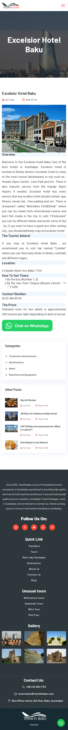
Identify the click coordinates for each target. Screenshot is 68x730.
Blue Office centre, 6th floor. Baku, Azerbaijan (37, 700)
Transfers (34, 545)
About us (34, 568)
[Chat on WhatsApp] (27, 325)
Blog (34, 580)
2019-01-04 (31, 99)
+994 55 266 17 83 (36, 686)
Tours (34, 551)
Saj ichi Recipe (28, 400)
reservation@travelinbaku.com (36, 693)
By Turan (9, 99)
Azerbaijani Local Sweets (34, 442)
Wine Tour (34, 609)
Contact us (33, 574)
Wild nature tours (34, 597)
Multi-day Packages (34, 557)
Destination (34, 563)
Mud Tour (34, 614)
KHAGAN (34, 724)
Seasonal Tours (34, 603)
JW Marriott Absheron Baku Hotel (38, 413)
